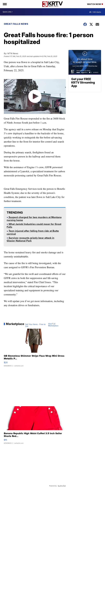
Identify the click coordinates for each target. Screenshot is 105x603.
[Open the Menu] (4, 4)
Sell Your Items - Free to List (35, 325)
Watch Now (94, 4)
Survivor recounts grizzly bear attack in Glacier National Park (30, 240)
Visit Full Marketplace (53, 325)
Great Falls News (16, 24)
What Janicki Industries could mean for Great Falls (34, 226)
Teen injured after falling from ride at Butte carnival (33, 233)
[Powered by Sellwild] (62, 486)
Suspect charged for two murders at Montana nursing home (34, 219)
